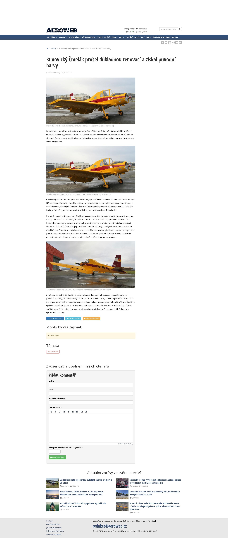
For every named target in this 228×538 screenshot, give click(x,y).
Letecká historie (53, 352)
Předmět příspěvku (57, 398)
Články (53, 48)
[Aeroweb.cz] (61, 30)
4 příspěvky (75, 486)
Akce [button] (121, 37)
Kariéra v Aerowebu (53, 534)
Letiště (107, 37)
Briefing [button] (62, 37)
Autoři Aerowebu (52, 524)
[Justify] (77, 412)
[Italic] (55, 412)
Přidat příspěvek (58, 457)
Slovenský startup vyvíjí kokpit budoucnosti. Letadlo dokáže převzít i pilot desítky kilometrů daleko (155, 481)
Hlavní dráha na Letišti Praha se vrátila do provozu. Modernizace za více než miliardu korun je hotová (82, 493)
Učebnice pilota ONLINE (161, 37)
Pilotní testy (139, 37)
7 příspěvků (144, 486)
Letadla (99, 37)
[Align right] (73, 412)
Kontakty (49, 521)
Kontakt (174, 37)
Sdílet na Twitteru (74, 319)
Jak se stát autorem (53, 527)
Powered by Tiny (124, 444)
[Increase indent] (86, 412)
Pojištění (129, 37)
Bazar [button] (114, 37)
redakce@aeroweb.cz (110, 526)
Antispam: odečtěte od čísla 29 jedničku (66, 448)
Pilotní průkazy (74, 37)
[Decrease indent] (82, 412)
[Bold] (51, 412)
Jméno (51, 381)
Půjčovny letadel (88, 37)
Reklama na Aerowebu (55, 531)
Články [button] (53, 37)
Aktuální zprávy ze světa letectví (114, 472)
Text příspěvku (55, 407)
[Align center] (68, 412)
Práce (148, 37)
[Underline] (59, 412)
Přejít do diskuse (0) (92, 319)
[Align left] (64, 412)
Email (51, 390)
